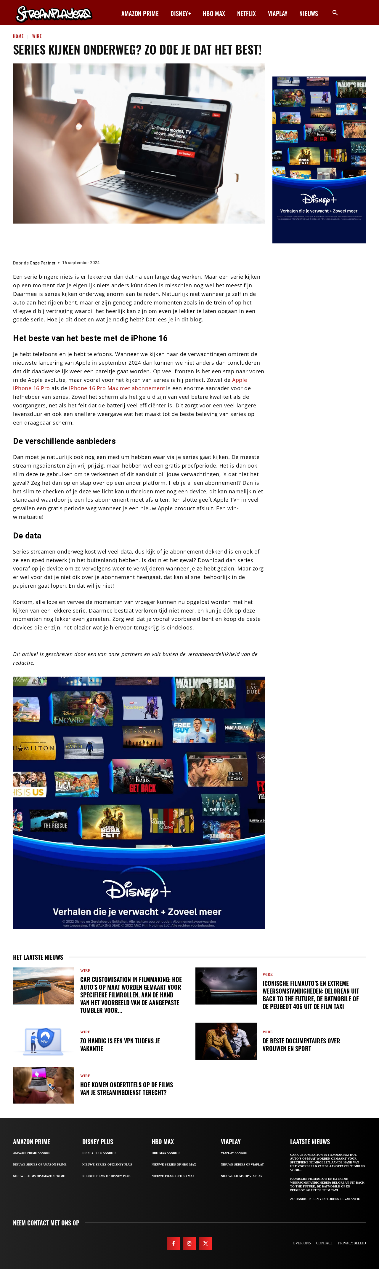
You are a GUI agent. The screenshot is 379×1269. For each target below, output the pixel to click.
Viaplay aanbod (234, 1153)
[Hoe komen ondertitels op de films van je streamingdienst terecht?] (43, 1085)
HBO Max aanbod (165, 1153)
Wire (37, 36)
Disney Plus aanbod (98, 1153)
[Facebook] (117, 240)
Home (18, 36)
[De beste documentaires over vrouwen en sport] (226, 1041)
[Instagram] (189, 1243)
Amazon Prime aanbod (31, 1153)
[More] (188, 240)
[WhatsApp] (170, 240)
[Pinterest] (152, 240)
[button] (335, 13)
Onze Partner (43, 263)
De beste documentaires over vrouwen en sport (301, 1044)
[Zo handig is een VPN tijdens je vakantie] (43, 1041)
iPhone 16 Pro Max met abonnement (117, 388)
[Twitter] (135, 240)
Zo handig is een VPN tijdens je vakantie (120, 1044)
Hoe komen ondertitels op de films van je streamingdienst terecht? (126, 1088)
